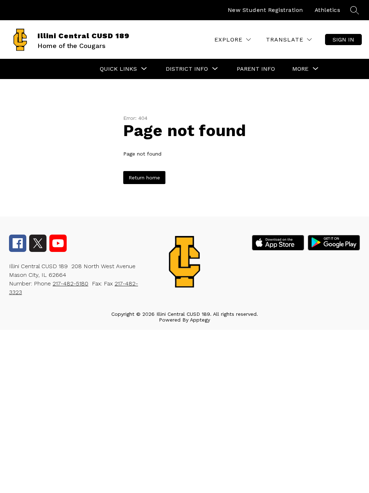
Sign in (343, 39)
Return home (144, 177)
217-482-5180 (70, 283)
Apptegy (200, 320)
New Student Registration (265, 9)
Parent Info (256, 68)
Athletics (328, 9)
